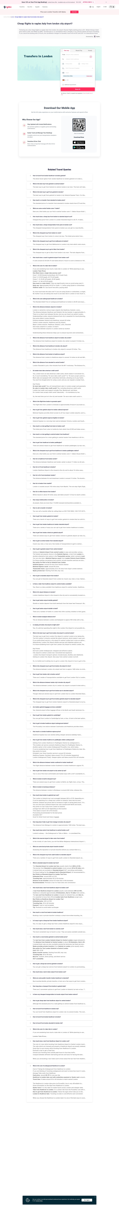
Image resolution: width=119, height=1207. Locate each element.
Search (77, 89)
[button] (64, 80)
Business (45, 6)
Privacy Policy (85, 93)
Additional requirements (70, 84)
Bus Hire (30, 6)
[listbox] (98, 6)
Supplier (37, 6)
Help (93, 6)
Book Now (74, 12)
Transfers (22, 6)
